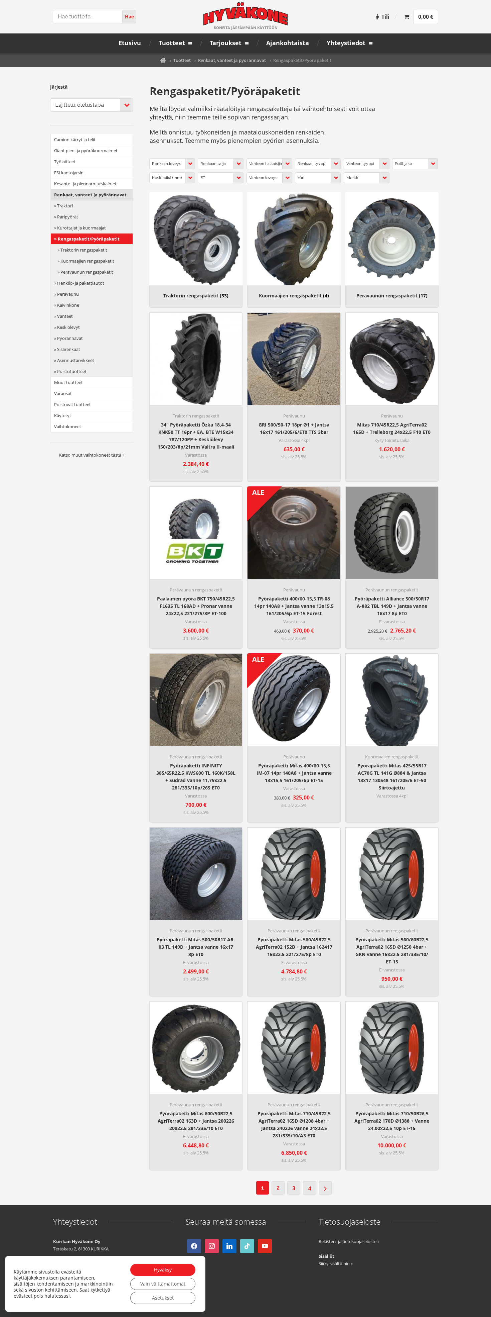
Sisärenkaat (68, 349)
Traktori (65, 206)
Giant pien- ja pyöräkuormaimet (86, 151)
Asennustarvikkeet (75, 360)
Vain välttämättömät (162, 1284)
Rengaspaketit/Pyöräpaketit (89, 239)
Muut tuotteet (68, 382)
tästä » (117, 455)
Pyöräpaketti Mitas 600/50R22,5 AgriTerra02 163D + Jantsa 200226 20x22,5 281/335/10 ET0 (196, 1120)
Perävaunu (294, 416)
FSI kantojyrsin (69, 173)
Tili (385, 16)
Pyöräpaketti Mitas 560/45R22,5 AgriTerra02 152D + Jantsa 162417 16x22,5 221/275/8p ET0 (294, 946)
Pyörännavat (70, 338)
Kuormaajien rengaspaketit (294, 295)
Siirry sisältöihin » (336, 1263)
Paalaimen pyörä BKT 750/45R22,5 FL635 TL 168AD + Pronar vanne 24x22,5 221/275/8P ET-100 (196, 606)
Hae (129, 16)
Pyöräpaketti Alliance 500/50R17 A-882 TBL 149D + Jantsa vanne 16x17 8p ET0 (392, 606)
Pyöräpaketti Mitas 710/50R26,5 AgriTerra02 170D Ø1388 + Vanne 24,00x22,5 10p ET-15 (391, 1120)
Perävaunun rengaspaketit (392, 295)
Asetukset (163, 1298)
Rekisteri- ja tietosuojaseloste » (349, 1241)
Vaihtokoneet (67, 427)
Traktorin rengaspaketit (195, 295)
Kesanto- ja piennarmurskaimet (85, 184)
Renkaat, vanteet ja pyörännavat (232, 60)
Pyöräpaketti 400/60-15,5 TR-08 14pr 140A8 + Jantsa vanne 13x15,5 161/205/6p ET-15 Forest (294, 606)
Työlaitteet (64, 162)
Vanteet (65, 316)
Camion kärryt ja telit (75, 139)
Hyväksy (163, 1269)
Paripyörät (67, 217)
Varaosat (63, 393)
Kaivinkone (68, 305)
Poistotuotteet (72, 371)
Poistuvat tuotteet (72, 404)
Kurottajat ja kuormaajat (81, 228)
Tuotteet (182, 60)
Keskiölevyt (68, 327)
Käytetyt (62, 415)
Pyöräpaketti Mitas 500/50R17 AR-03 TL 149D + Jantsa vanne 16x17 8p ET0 (196, 946)
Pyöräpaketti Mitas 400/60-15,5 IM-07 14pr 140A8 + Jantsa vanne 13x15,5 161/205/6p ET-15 (294, 772)
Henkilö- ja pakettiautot (80, 283)
